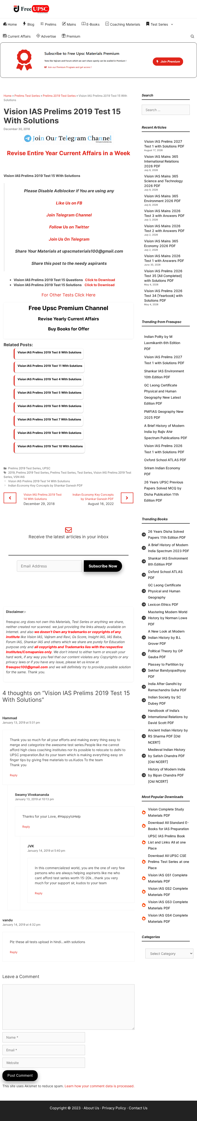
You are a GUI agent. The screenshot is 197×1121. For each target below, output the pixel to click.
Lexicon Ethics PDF (163, 604)
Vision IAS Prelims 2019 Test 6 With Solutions (49, 406)
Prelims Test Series (27, 95)
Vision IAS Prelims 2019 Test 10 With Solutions (50, 446)
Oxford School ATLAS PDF (165, 460)
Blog (30, 24)
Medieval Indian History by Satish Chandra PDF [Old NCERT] (166, 755)
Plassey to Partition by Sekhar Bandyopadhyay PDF (167, 670)
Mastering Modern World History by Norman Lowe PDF (167, 618)
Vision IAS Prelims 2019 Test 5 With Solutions (49, 392)
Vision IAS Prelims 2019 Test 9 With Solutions (49, 433)
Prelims (50, 24)
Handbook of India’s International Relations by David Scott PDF (168, 716)
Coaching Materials (124, 24)
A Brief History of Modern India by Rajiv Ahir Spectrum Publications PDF (165, 432)
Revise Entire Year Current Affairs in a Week (68, 153)
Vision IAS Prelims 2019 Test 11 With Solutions (50, 366)
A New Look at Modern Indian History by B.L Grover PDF (166, 637)
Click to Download (100, 280)
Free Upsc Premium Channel (68, 308)
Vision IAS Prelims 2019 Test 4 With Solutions (49, 379)
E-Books (92, 24)
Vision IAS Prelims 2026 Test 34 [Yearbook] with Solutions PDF (163, 295)
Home (12, 24)
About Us (91, 1108)
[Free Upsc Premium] (98, 60)
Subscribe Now (103, 566)
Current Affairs (19, 36)
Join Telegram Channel (69, 215)
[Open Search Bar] (192, 36)
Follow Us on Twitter (69, 227)
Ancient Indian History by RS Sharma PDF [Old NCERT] (168, 736)
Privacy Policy (114, 1108)
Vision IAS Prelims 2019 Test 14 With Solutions (39, 481)
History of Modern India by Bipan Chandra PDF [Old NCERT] (166, 775)
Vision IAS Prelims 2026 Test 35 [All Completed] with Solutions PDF (163, 276)
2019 (11, 472)
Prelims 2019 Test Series (59, 95)
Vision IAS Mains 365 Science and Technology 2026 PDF (163, 181)
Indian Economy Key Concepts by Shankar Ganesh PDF (45, 485)
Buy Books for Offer (68, 328)
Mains (71, 24)
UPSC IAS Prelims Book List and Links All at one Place (167, 842)
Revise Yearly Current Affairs (68, 318)
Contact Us (138, 1108)
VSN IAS (19, 477)
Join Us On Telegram (69, 239)
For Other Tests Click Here (68, 294)
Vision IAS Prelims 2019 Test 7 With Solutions (49, 419)
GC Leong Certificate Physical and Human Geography (164, 591)
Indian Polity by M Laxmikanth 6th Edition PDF (162, 342)
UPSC (46, 468)
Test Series (159, 24)
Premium (73, 36)
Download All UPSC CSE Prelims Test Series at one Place (168, 862)
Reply (14, 775)
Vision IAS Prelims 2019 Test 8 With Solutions (49, 352)
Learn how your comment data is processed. (100, 1086)
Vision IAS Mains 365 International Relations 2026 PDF (161, 161)
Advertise (48, 36)
